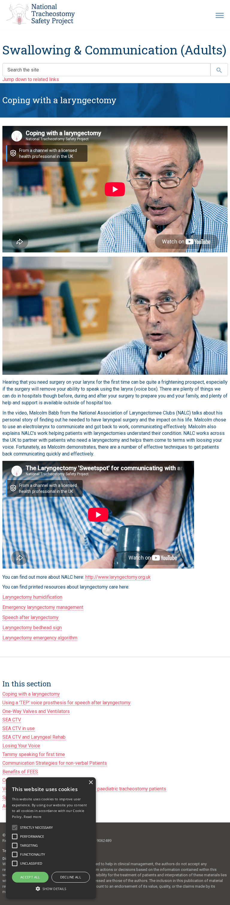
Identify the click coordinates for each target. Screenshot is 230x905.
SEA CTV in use (18, 728)
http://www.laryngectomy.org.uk (118, 577)
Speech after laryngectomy (30, 617)
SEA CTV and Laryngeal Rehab (34, 737)
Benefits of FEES (20, 772)
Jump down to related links (30, 79)
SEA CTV (11, 720)
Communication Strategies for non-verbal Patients (54, 763)
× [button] (90, 782)
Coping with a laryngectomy (31, 694)
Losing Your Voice (21, 746)
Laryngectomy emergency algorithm (39, 638)
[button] (51, 888)
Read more (32, 816)
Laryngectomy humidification (32, 597)
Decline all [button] (70, 877)
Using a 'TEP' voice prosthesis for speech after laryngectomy (66, 703)
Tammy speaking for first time (33, 754)
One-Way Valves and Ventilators (36, 711)
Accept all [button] (30, 877)
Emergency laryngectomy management (42, 607)
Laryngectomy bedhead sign (32, 627)
